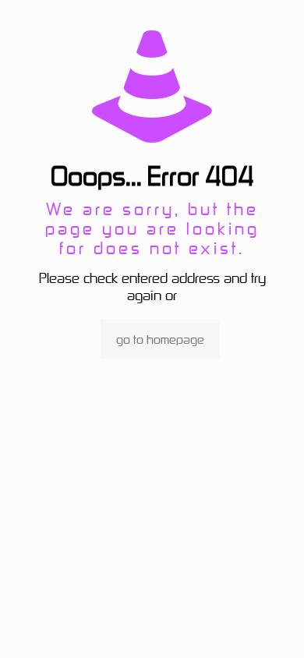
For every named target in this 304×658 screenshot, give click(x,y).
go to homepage (160, 339)
